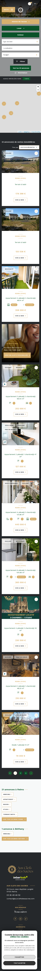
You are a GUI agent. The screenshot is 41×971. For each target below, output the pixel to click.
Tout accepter (19, 963)
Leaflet (20, 132)
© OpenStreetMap (35, 132)
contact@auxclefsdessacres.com (20, 899)
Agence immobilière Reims (12, 78)
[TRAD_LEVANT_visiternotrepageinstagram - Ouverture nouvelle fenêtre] (20, 918)
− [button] (38, 90)
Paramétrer (19, 957)
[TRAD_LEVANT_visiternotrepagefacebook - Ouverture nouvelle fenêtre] (15, 918)
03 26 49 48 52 (13, 895)
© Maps (26, 132)
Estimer (20, 35)
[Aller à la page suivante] (31, 773)
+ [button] (38, 86)
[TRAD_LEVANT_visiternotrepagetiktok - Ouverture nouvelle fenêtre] (26, 918)
